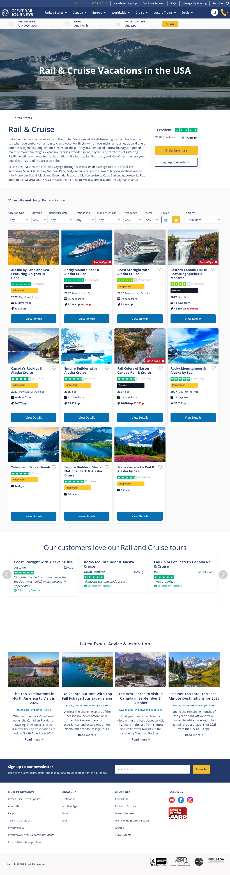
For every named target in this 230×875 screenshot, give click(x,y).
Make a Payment (125, 813)
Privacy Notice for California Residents (31, 835)
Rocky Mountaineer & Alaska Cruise (82, 272)
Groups (119, 827)
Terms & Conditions (20, 820)
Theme (148, 213)
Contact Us (121, 799)
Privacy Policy (16, 827)
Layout (165, 213)
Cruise (140, 13)
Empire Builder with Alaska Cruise (80, 370)
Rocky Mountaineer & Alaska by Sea (188, 370)
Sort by (190, 213)
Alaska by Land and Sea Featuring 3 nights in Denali (30, 274)
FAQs (173, 3)
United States (54, 13)
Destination (26, 21)
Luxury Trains (163, 13)
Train (65, 813)
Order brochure (176, 150)
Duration (36, 213)
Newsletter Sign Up (125, 3)
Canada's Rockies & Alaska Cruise (26, 370)
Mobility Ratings (106, 213)
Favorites (218, 3)
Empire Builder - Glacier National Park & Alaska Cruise (83, 471)
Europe (97, 13)
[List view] (165, 219)
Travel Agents (123, 835)
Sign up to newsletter (176, 162)
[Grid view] (176, 219)
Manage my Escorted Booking (132, 820)
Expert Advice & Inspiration (24, 842)
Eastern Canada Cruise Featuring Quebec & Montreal (189, 274)
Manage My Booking (194, 3)
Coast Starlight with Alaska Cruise (133, 272)
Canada (78, 13)
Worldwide (119, 13)
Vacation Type (70, 806)
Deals (185, 13)
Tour (64, 820)
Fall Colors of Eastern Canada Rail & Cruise (134, 370)
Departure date (58, 213)
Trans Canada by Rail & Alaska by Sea (136, 469)
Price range (130, 213)
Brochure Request (153, 3)
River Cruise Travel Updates (25, 799)
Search (170, 24)
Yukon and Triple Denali (30, 467)
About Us (13, 806)
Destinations (82, 213)
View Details (34, 319)
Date (77, 21)
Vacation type (135, 21)
